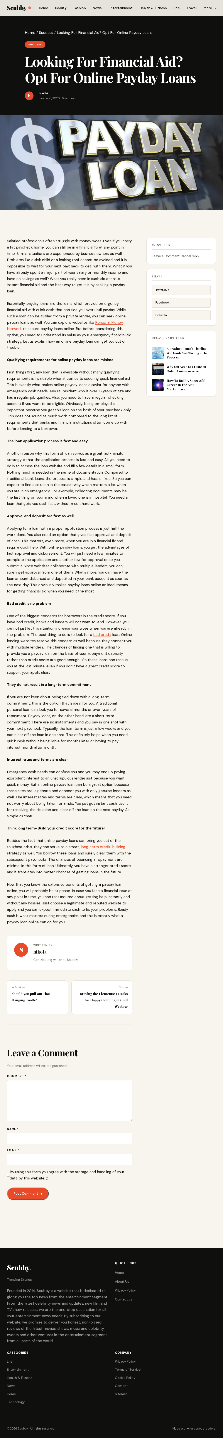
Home (43, 8)
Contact (121, 1386)
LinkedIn (161, 315)
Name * (13, 1129)
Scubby (16, 8)
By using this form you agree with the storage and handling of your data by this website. (67, 1175)
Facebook (162, 302)
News (97, 8)
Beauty (61, 8)
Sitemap (121, 1394)
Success (46, 32)
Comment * (16, 1076)
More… (209, 8)
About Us (122, 1281)
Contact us (123, 1299)
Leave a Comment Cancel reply (175, 256)
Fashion (80, 8)
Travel (192, 8)
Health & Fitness (153, 8)
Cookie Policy (125, 1378)
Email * (13, 1150)
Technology (16, 1402)
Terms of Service (128, 1369)
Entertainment (121, 8)
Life (177, 8)
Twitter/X (162, 290)
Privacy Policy (125, 1290)
